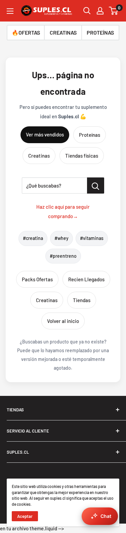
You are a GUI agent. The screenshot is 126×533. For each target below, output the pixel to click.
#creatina (33, 238)
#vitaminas (91, 238)
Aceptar (25, 516)
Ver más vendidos (45, 134)
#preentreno (63, 256)
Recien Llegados (86, 279)
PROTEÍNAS (100, 32)
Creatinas (39, 156)
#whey (61, 238)
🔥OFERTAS (26, 32)
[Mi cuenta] (100, 10)
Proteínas (89, 135)
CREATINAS (63, 32)
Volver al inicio (63, 321)
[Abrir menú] (10, 11)
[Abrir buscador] (87, 10)
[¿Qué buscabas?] (95, 185)
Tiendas (81, 300)
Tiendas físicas (81, 156)
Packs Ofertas (37, 279)
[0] (114, 11)
